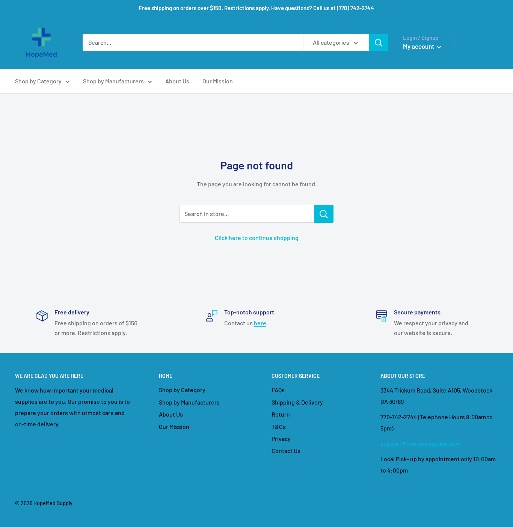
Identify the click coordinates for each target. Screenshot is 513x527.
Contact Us (286, 450)
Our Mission (217, 81)
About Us (177, 81)
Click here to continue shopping (257, 237)
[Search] (378, 42)
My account (419, 46)
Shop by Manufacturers (113, 81)
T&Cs (279, 426)
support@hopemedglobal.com (420, 443)
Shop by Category (38, 81)
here (260, 322)
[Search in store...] (323, 214)
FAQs (278, 389)
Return (281, 414)
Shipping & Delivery (297, 402)
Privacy (281, 438)
